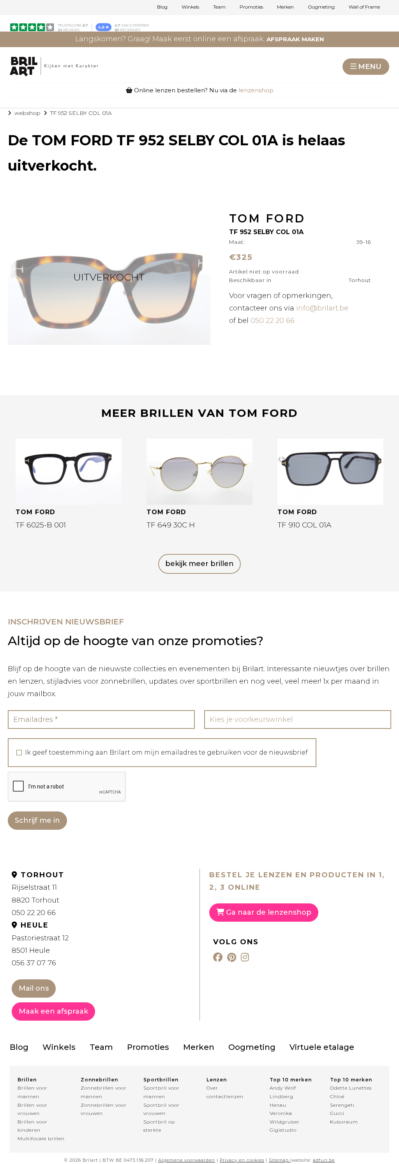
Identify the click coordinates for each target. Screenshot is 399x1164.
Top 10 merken (291, 1080)
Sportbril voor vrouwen (161, 1109)
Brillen (27, 1080)
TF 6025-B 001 (41, 524)
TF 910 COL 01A (304, 524)
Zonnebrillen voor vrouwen (104, 1109)
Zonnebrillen (99, 1080)
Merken (285, 7)
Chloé (337, 1096)
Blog (162, 7)
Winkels (190, 7)
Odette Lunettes (351, 1088)
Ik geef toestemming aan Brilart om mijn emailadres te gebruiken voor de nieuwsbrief (166, 752)
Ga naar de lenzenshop (267, 912)
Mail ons (34, 988)
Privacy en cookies (242, 1160)
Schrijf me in (37, 820)
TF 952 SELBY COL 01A (81, 112)
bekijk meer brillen (199, 563)
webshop (27, 112)
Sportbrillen (160, 1080)
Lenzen (217, 1080)
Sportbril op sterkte (159, 1126)
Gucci (337, 1113)
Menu (369, 66)
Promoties (251, 7)
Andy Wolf (283, 1088)
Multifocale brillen (41, 1138)
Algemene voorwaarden (186, 1160)
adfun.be (324, 1160)
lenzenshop (256, 90)
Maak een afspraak (53, 1011)
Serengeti (342, 1105)
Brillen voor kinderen (33, 1126)
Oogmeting (321, 7)
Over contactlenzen (225, 1092)
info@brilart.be (322, 308)
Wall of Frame (364, 7)
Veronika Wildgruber (285, 1117)
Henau (278, 1105)
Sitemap (279, 1160)
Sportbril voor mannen (161, 1092)
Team (219, 7)
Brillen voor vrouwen (33, 1109)
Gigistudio (283, 1130)
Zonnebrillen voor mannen (104, 1092)
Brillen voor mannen (33, 1092)
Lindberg (281, 1096)
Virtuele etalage (322, 1047)
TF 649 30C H (171, 524)
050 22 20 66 (273, 320)
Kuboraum (344, 1122)
